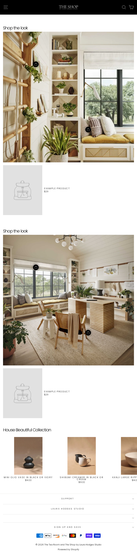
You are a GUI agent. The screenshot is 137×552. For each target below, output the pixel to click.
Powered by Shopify (68, 549)
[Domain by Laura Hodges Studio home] (68, 7)
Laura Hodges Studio (67, 508)
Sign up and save (67, 527)
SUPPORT (67, 498)
